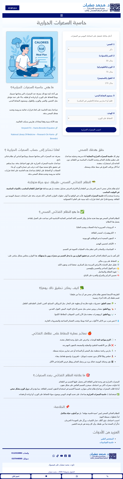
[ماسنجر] (46, 476)
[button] (61, 15)
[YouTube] (62, 456)
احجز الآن (15, 476)
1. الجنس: (110, 44)
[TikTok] (58, 456)
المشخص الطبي (107, 439)
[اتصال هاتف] (107, 476)
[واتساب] (77, 476)
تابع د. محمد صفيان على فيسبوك (61, 465)
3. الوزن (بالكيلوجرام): (105, 67)
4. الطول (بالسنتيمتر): (105, 78)
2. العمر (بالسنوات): (106, 56)
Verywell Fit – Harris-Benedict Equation (38, 128)
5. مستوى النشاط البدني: (104, 96)
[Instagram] (69, 456)
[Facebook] (66, 456)
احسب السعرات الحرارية (91, 130)
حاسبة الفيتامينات (107, 442)
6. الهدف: (110, 113)
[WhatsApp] (54, 456)
